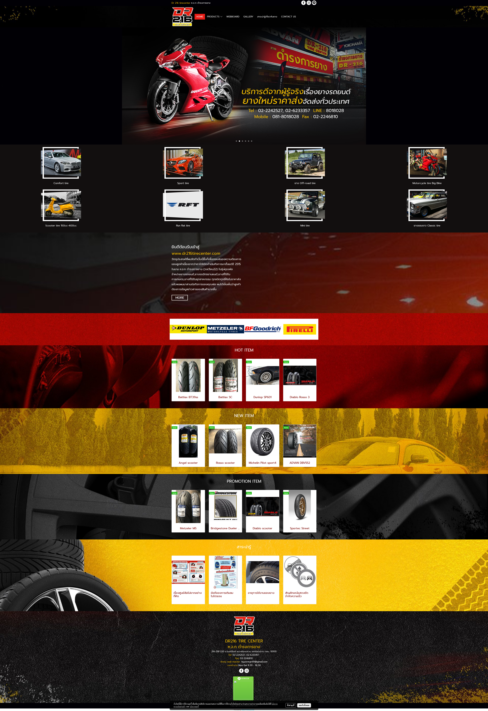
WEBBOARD (232, 16)
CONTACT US (288, 16)
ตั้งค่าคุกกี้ (290, 705)
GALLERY (248, 16)
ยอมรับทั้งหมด (304, 705)
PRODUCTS (213, 16)
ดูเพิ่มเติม (178, 600)
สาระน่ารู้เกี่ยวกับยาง (267, 16)
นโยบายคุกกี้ (194, 706)
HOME (199, 16)
